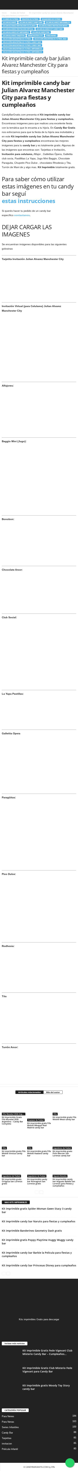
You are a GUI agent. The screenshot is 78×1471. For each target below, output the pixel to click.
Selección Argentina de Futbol (17, 39)
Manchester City (35, 35)
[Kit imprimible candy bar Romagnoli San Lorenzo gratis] (39, 1168)
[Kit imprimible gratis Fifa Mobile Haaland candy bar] (39, 1140)
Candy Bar (7, 1432)
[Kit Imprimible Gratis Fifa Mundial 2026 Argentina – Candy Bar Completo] (13, 1106)
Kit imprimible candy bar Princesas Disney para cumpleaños (39, 1265)
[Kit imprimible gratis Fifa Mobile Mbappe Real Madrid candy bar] (39, 1109)
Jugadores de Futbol (51, 19)
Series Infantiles (10, 1427)
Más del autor (53, 1092)
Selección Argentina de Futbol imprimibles (22, 52)
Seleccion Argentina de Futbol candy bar (22, 45)
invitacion (7, 1443)
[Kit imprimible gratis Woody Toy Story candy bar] (11, 1390)
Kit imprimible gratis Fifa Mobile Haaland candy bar (39, 1153)
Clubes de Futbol (18, 12)
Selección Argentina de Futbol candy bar (22, 42)
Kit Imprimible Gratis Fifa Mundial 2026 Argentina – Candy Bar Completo (12, 1120)
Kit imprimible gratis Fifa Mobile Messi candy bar (64, 1118)
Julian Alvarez (9, 22)
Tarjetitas (6, 1438)
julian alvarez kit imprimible (16, 32)
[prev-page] (37, 1192)
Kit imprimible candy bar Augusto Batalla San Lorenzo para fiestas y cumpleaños (64, 1182)
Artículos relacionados (29, 1092)
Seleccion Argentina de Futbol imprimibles (22, 48)
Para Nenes (51, 35)
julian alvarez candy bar (31, 22)
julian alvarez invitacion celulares (19, 26)
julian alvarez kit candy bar (50, 29)
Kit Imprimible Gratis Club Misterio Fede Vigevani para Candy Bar (47, 1369)
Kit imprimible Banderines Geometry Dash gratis (32, 1230)
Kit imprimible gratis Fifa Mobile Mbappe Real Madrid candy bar (39, 1125)
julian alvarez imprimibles (58, 22)
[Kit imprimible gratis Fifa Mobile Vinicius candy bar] (13, 1140)
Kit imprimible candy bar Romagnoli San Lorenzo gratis (37, 1181)
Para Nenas (8, 1421)
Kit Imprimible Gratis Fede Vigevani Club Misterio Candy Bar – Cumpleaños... (47, 1352)
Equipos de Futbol (30, 19)
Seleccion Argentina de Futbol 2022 (50, 39)
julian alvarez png (41, 32)
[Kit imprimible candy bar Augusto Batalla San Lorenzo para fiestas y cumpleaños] (64, 1168)
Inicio (4, 12)
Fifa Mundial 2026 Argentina (14, 1114)
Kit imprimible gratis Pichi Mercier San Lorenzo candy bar (62, 1153)
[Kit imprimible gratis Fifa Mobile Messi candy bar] (64, 1106)
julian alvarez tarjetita (13, 35)
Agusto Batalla (60, 1176)
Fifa (55, 1114)
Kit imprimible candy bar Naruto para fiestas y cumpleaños (38, 1221)
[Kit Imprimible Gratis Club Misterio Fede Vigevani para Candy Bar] (11, 1373)
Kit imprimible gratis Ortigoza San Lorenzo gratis (12, 1181)
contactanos (21, 215)
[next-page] (41, 1192)
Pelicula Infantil (10, 1449)
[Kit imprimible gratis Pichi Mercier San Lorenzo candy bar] (64, 1140)
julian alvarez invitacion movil (53, 26)
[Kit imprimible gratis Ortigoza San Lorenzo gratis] (13, 1168)
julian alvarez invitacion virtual (18, 29)
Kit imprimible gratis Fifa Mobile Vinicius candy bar (13, 1153)
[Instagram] (39, 1326)
